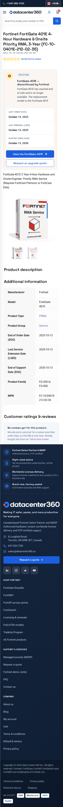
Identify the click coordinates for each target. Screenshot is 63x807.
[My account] (49, 12)
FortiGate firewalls (13, 587)
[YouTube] (34, 570)
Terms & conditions (14, 733)
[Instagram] (16, 570)
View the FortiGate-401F (28, 154)
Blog (5, 711)
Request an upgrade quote (30, 163)
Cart (5, 726)
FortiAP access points (15, 602)
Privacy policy (11, 748)
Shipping (32, 787)
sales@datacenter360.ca (22, 551)
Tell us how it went (39, 439)
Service (43, 325)
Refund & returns (12, 741)
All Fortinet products (14, 639)
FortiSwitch (9, 610)
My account (9, 719)
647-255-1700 (15, 545)
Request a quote (29, 559)
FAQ (5, 679)
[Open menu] (4, 12)
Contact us (9, 686)
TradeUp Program (13, 632)
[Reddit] (25, 570)
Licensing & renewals (15, 617)
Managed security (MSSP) (17, 657)
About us (8, 704)
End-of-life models (13, 624)
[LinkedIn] (7, 570)
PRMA (43, 316)
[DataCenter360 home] (25, 12)
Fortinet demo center (15, 672)
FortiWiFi (8, 595)
